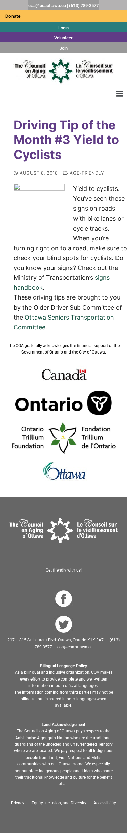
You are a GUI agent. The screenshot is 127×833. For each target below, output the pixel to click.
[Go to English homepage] (63, 71)
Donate (13, 16)
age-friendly (86, 173)
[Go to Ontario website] (63, 403)
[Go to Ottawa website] (64, 471)
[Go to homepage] (63, 530)
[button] (119, 94)
